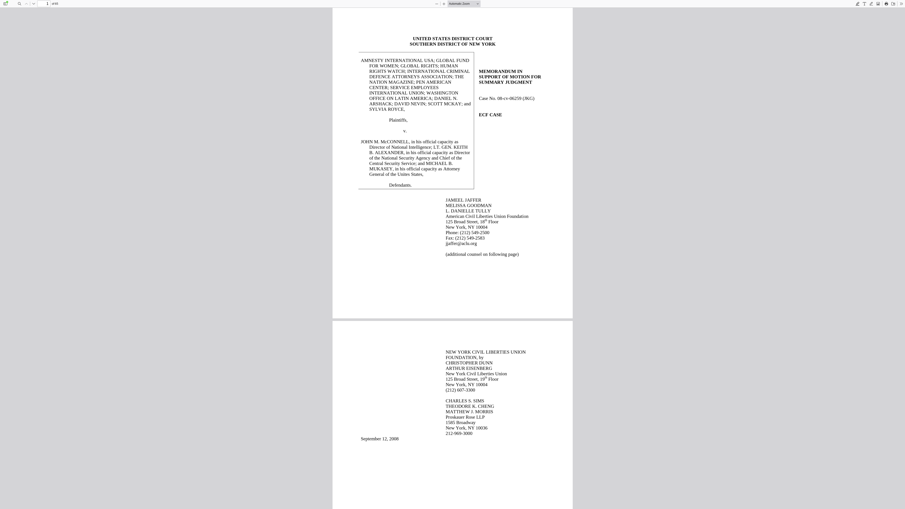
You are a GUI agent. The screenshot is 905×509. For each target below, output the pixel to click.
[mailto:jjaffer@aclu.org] (461, 243)
